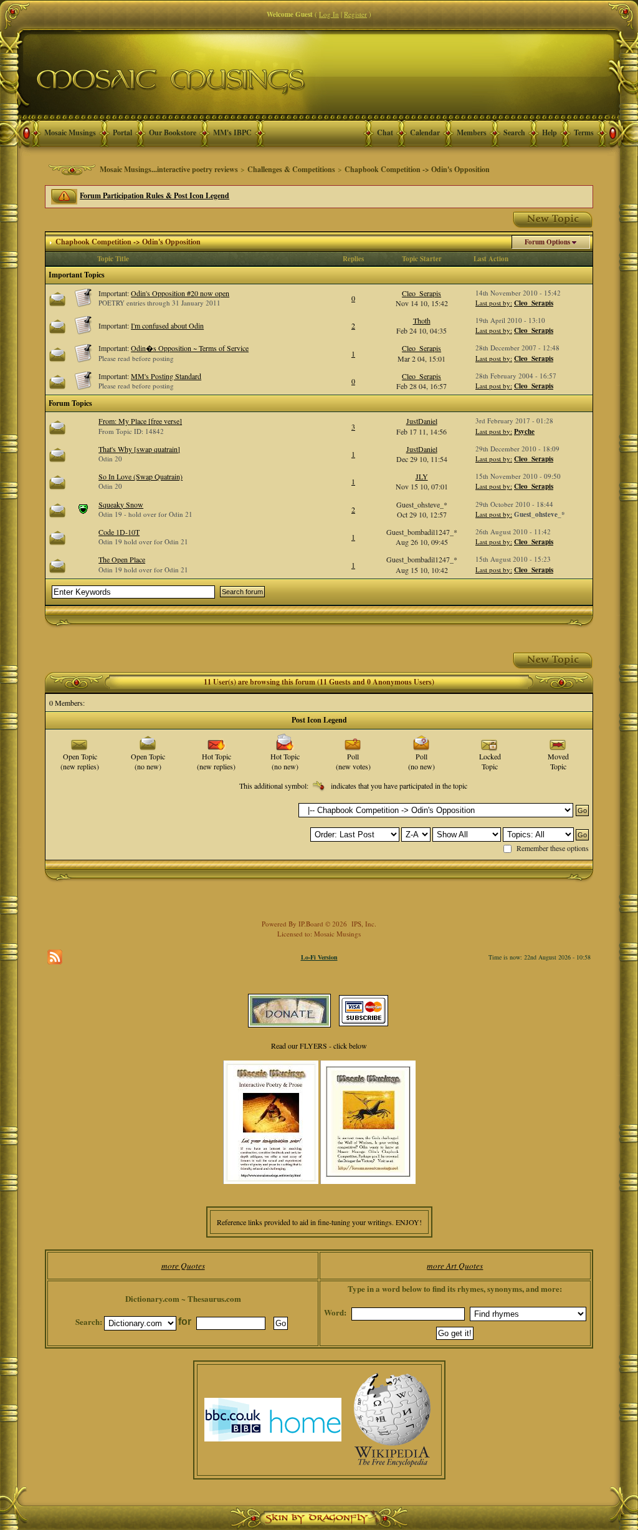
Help (549, 132)
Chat (385, 132)
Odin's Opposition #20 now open (180, 293)
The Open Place (121, 559)
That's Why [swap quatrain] (139, 449)
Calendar (425, 132)
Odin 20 (110, 458)
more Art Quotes (455, 1265)
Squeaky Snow (120, 504)
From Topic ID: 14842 (131, 431)
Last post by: (493, 302)
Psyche (524, 431)
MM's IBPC (232, 132)
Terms (584, 132)
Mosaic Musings (70, 132)
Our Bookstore (172, 132)
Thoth (422, 320)
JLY (422, 476)
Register (355, 14)
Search (514, 132)
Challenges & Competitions (291, 169)
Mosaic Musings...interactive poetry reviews (169, 169)
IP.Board (310, 923)
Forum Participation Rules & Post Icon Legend (154, 195)
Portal (122, 132)
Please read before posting (136, 358)
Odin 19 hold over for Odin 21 (143, 541)
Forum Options (547, 242)
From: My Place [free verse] (140, 421)
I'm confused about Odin (167, 325)
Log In (329, 14)
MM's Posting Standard (166, 376)
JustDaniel (421, 421)
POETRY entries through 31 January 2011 (159, 302)
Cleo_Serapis (421, 293)
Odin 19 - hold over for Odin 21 (145, 514)
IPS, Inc (362, 923)
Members (472, 132)
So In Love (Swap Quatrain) (140, 476)
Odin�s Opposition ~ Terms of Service (190, 348)
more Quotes (183, 1265)
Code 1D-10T (119, 532)
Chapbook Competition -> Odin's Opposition (417, 169)
